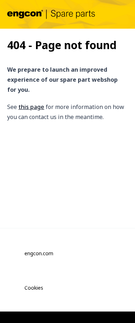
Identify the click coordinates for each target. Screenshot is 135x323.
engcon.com (38, 253)
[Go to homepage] (51, 14)
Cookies (33, 287)
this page (31, 107)
